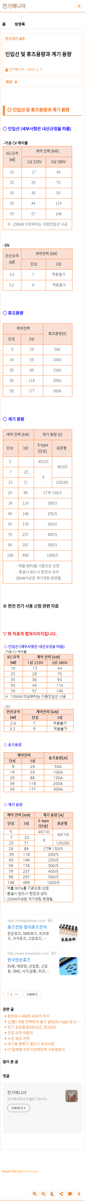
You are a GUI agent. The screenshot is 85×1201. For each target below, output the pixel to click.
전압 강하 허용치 (20, 1032)
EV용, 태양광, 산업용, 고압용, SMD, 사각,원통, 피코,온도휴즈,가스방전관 (28, 968)
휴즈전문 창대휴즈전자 (27, 927)
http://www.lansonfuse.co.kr (28, 953)
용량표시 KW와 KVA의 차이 (28, 1016)
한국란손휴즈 (19, 960)
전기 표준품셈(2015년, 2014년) (31, 1027)
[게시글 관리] (16, 994)
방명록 (20, 24)
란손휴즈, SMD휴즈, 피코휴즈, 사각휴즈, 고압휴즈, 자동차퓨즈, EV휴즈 (28, 935)
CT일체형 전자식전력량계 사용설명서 (36, 1049)
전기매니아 (14, 5)
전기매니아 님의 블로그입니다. (27, 1098)
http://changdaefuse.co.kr (26, 920)
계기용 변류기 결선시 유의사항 (30, 1043)
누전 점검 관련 (18, 1038)
